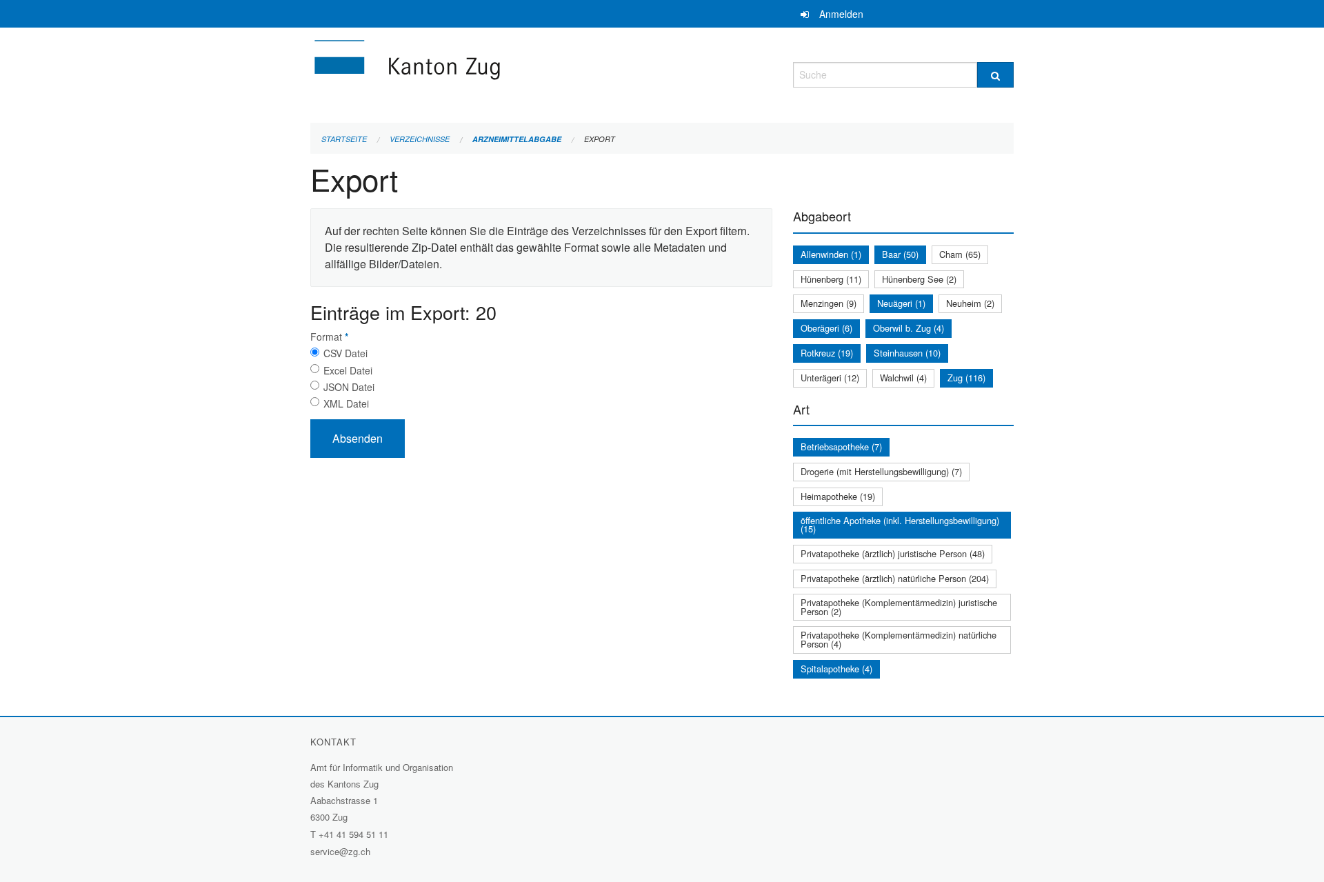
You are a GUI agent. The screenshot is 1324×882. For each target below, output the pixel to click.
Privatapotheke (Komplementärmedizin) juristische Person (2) (899, 607)
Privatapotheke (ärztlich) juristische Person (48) (893, 553)
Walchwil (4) (903, 377)
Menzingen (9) (828, 303)
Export (599, 139)
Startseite (344, 139)
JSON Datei (348, 387)
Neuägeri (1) (901, 303)
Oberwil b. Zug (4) (908, 327)
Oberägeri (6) (826, 327)
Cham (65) (960, 254)
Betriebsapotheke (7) (841, 446)
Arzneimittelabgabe (516, 139)
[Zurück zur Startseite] (489, 73)
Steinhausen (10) (907, 352)
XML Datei (346, 403)
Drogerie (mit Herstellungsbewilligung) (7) (881, 471)
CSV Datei (345, 353)
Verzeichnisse (420, 139)
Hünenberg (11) (831, 278)
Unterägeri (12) (830, 377)
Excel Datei (347, 370)
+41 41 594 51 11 (353, 834)
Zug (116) (966, 377)
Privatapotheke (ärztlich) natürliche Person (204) (895, 578)
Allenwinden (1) (831, 254)
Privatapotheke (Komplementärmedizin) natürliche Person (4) (898, 639)
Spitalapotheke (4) (836, 668)
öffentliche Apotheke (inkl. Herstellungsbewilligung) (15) (900, 525)
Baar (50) (900, 254)
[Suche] (995, 75)
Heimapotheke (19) (838, 496)
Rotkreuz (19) (827, 352)
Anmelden (841, 14)
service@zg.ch (340, 851)
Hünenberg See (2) (919, 278)
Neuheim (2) (970, 303)
